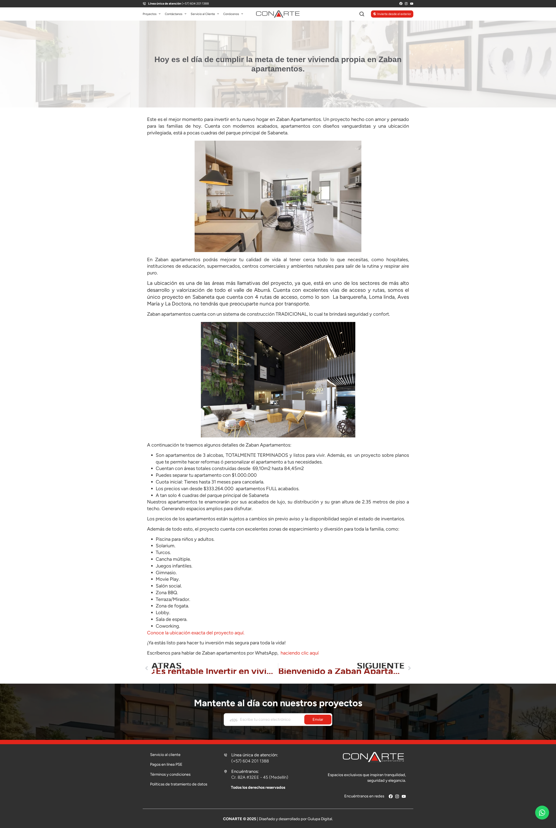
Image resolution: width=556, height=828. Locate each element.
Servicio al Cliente (203, 14)
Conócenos (231, 14)
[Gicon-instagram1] (406, 3)
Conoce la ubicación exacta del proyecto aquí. (196, 633)
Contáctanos (173, 14)
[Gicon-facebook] (400, 3)
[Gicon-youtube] (411, 3)
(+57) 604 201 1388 (178, 3)
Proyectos (150, 14)
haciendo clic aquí (299, 653)
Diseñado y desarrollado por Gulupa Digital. (296, 818)
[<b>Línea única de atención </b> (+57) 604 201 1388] (144, 3)
